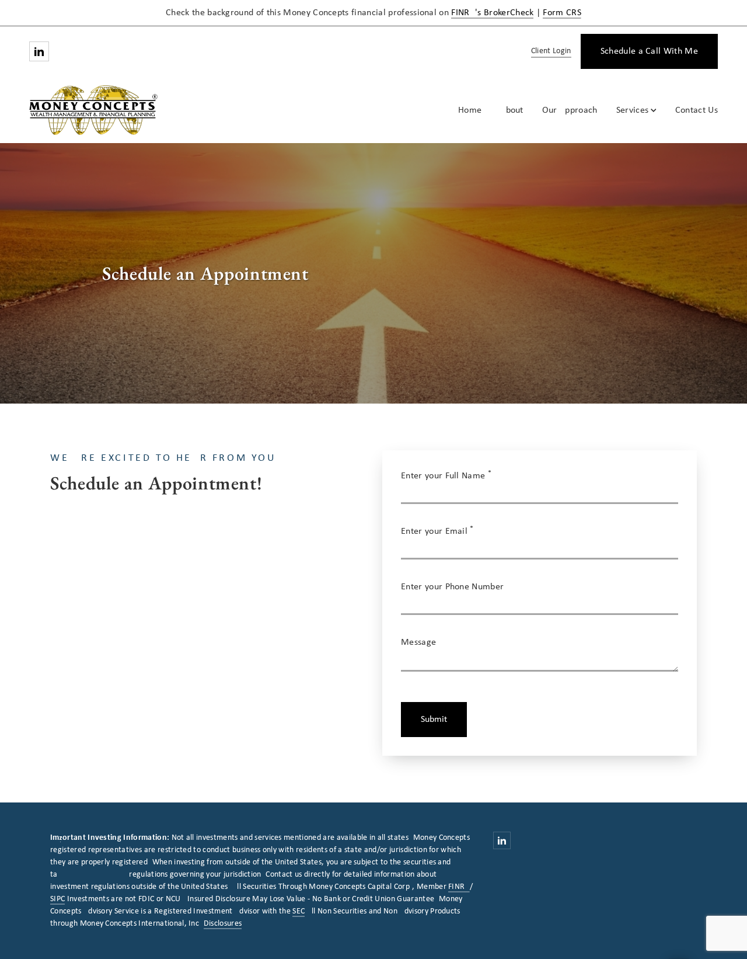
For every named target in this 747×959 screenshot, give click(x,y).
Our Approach (570, 110)
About (511, 110)
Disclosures (223, 923)
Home (469, 110)
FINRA (459, 886)
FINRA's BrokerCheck (492, 13)
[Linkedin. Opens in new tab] (39, 51)
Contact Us (696, 110)
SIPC (57, 899)
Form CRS (562, 13)
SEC (298, 911)
